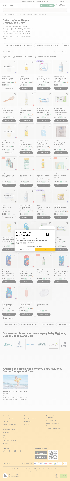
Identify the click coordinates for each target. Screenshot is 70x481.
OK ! (45, 249)
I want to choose (24, 249)
